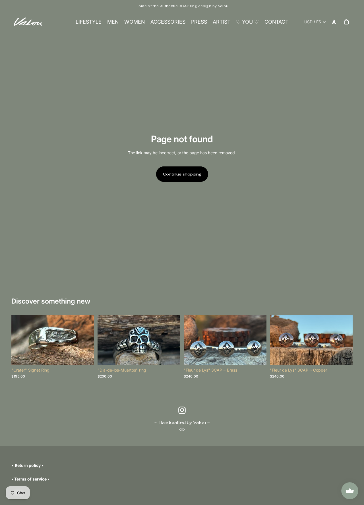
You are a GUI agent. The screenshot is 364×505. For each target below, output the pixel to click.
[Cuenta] (334, 22)
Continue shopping (182, 174)
